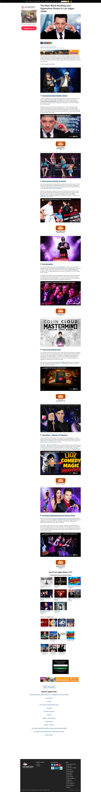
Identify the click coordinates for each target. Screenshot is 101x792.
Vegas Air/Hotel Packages (71, 767)
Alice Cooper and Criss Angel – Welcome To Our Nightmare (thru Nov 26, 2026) (49, 694)
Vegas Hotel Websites (71, 778)
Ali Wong (49, 715)
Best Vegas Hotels (70, 771)
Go (68, 1)
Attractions (47, 1)
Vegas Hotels (69, 765)
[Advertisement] (50, 750)
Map (59, 1)
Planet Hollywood (73, 269)
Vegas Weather (70, 773)
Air (33, 1)
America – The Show (49, 725)
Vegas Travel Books (70, 785)
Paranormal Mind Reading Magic (54, 95)
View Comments (49, 687)
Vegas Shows (42, 46)
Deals (36, 1)
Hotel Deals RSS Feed (71, 783)
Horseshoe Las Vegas (57, 100)
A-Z (56, 1)
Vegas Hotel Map (70, 776)
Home (27, 1)
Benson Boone (49, 721)
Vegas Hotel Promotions (71, 764)
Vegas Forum (69, 780)
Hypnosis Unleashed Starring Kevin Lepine (58, 515)
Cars (51, 1)
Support (38, 764)
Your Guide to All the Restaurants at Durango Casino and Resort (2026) (49, 728)
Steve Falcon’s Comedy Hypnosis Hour (45, 612)
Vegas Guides (69, 774)
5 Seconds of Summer (49, 711)
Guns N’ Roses (49, 698)
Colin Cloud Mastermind (51, 349)
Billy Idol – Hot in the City (49, 718)
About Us (68, 787)
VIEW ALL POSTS (49, 735)
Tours (42, 1)
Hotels (30, 1)
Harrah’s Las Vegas (59, 362)
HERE (53, 64)
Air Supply (49, 708)
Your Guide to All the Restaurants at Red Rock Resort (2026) (49, 731)
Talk (54, 1)
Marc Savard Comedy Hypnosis (54, 181)
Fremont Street (61, 518)
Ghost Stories (57, 586)
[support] (71, 1)
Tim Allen (49, 701)
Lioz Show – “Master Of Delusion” (55, 435)
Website (38, 765)
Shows (39, 1)
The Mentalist (47, 264)
